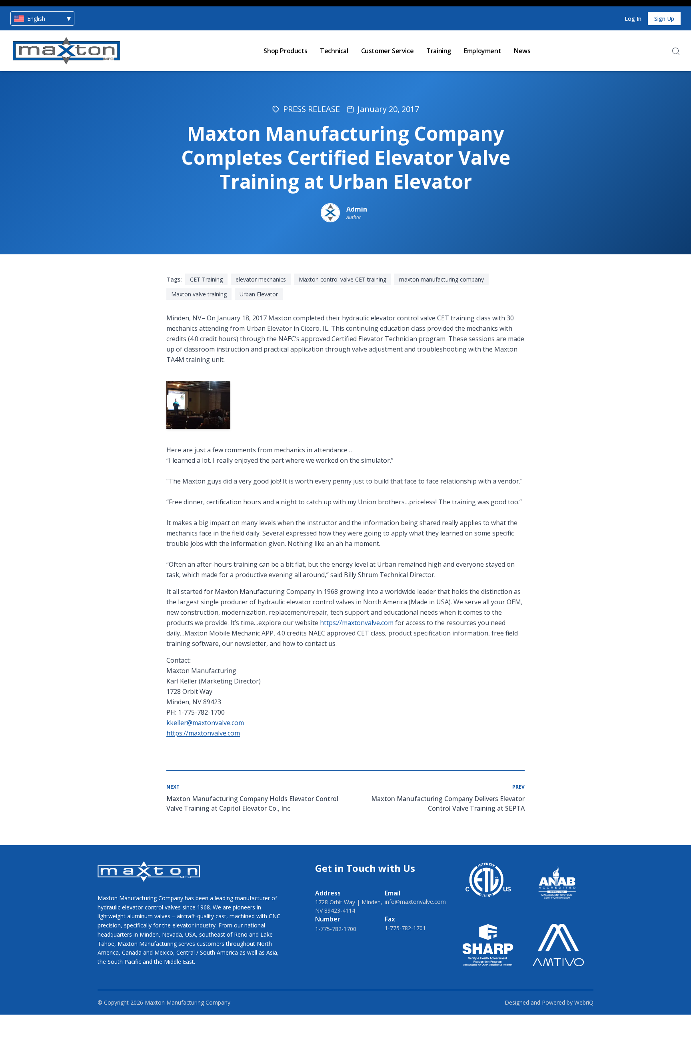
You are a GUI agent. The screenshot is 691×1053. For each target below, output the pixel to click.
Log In (633, 18)
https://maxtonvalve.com (356, 622)
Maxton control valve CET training (342, 279)
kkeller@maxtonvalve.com (205, 722)
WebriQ (583, 1002)
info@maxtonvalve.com (415, 901)
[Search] (676, 51)
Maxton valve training (199, 294)
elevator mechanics (261, 279)
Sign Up (664, 18)
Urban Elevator (259, 294)
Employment (482, 50)
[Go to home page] (66, 50)
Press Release (311, 109)
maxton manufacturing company (441, 279)
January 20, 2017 (388, 109)
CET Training (206, 279)
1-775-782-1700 (335, 929)
